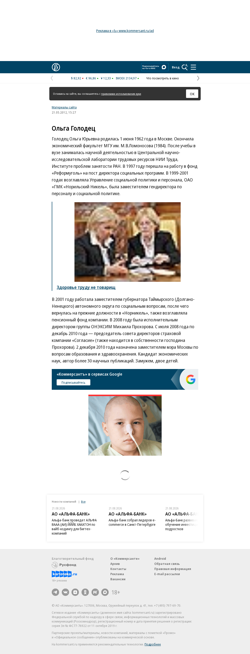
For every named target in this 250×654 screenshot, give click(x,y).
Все (83, 501)
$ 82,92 (76, 78)
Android (160, 558)
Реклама (117, 574)
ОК (192, 93)
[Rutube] (95, 592)
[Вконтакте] (65, 592)
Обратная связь (167, 563)
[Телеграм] (55, 592)
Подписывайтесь (73, 382)
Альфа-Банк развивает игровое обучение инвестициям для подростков (189, 524)
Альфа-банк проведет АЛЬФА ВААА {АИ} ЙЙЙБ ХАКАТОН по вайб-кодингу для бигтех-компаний (74, 527)
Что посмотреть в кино (162, 78)
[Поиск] (184, 67)
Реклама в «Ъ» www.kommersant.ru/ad (125, 30)
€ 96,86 (91, 78)
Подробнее (153, 644)
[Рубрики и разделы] (193, 67)
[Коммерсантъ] (56, 67)
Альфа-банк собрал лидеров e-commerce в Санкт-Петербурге (132, 522)
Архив (115, 563)
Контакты (118, 569)
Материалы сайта (64, 107)
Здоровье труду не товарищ (86, 287)
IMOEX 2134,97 (126, 78)
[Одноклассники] (85, 592)
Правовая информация (172, 569)
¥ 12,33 (106, 78)
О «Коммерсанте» (125, 558)
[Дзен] (75, 592)
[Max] (105, 592)
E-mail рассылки (167, 574)
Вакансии (117, 579)
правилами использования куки (121, 93)
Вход (176, 67)
